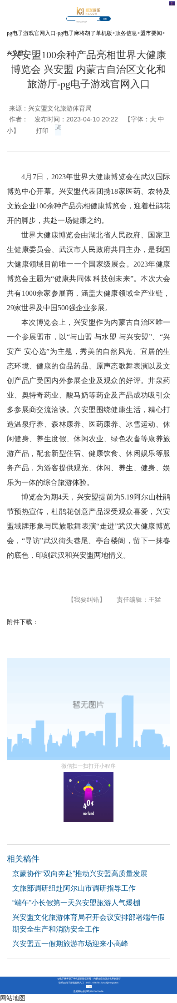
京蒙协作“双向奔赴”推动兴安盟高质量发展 (80, 873)
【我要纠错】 (87, 599)
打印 (42, 130)
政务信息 (126, 33)
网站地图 (12, 998)
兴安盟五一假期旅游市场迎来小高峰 (70, 944)
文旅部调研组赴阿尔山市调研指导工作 (74, 888)
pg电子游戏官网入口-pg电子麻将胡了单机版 (59, 33)
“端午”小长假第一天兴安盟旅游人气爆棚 (76, 903)
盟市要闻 (151, 33)
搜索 (105, 19)
